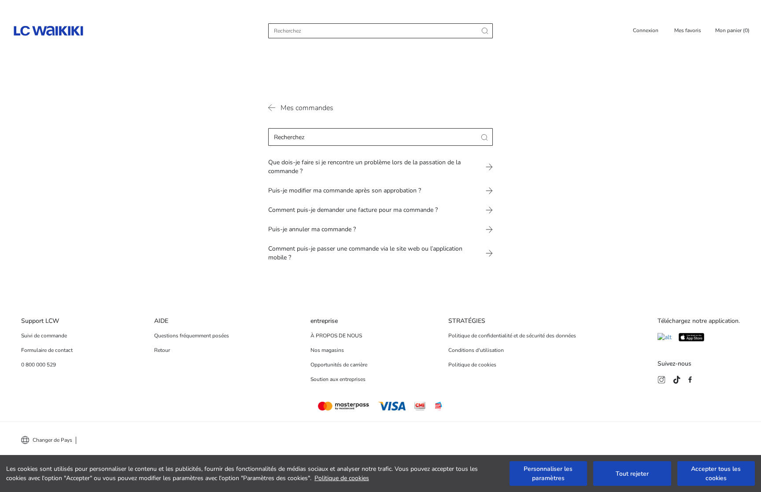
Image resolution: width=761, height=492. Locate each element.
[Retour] (272, 109)
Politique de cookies (341, 478)
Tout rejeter (632, 474)
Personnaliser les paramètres (548, 473)
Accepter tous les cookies (716, 473)
